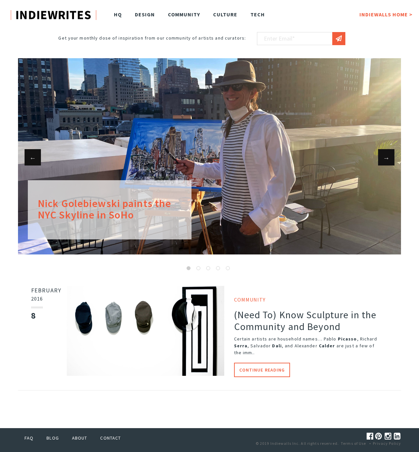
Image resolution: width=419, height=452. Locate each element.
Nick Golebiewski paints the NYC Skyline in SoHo (104, 209)
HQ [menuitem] (118, 14)
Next (386, 157)
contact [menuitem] (110, 438)
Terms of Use (353, 443)
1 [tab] (189, 268)
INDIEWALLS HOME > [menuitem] (385, 14)
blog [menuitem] (52, 438)
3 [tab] (208, 268)
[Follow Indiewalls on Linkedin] (397, 436)
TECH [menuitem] (257, 14)
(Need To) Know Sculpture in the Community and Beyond (305, 320)
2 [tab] (198, 268)
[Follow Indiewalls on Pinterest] (379, 436)
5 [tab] (228, 268)
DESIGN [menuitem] (145, 14)
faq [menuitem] (29, 438)
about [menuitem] (79, 438)
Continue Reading (262, 370)
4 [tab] (218, 268)
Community (250, 299)
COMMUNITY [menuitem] (184, 14)
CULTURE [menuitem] (225, 14)
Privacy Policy (387, 443)
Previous (33, 157)
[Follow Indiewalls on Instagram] (389, 436)
